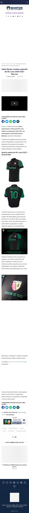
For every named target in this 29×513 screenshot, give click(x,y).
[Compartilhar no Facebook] (3, 121)
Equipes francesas (13, 428)
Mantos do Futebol (6, 63)
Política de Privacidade (17, 506)
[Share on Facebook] (12, 437)
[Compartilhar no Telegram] (14, 121)
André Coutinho (11, 76)
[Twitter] (8, 16)
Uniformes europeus (21, 431)
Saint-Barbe (11, 431)
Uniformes (13, 63)
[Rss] (20, 16)
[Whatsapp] (15, 16)
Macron (22, 428)
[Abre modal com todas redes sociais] (17, 121)
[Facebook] (6, 16)
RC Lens (4, 431)
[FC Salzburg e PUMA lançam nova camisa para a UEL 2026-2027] (14, 454)
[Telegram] (17, 16)
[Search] (27, 2)
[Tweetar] (6, 121)
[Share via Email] (15, 437)
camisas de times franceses (16, 361)
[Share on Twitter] (14, 437)
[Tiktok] (22, 16)
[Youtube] (13, 16)
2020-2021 (4, 428)
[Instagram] (10, 16)
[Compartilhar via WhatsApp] (10, 121)
